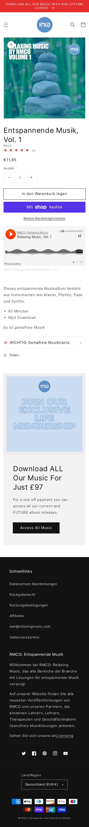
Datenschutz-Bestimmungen (33, 584)
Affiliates (16, 616)
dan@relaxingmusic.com (30, 626)
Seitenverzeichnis (24, 637)
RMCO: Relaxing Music (17, 269)
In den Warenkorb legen (44, 193)
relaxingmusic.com (38, 818)
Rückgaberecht (22, 594)
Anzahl (9, 168)
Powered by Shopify (60, 818)
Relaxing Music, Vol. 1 (45, 269)
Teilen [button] (14, 355)
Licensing (64, 735)
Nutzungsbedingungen (28, 605)
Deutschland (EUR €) (41, 784)
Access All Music (36, 527)
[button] (6, 25)
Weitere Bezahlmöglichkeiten (44, 218)
